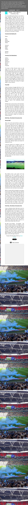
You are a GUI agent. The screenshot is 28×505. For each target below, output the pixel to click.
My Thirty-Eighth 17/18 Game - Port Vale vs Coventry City (14, 12)
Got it (18, 10)
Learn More (12, 10)
